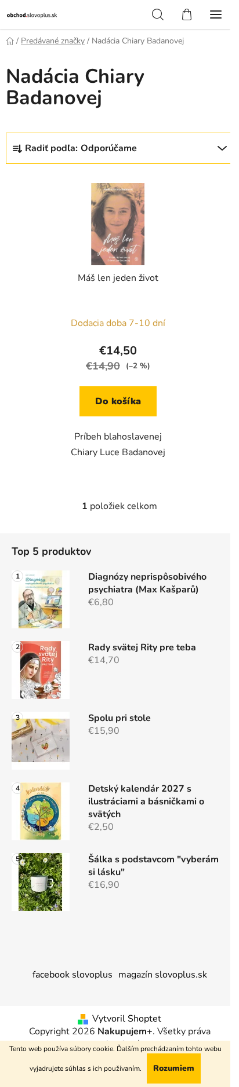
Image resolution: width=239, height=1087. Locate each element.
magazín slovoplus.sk (162, 974)
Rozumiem (173, 1068)
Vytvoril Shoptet (126, 1018)
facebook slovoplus (72, 974)
